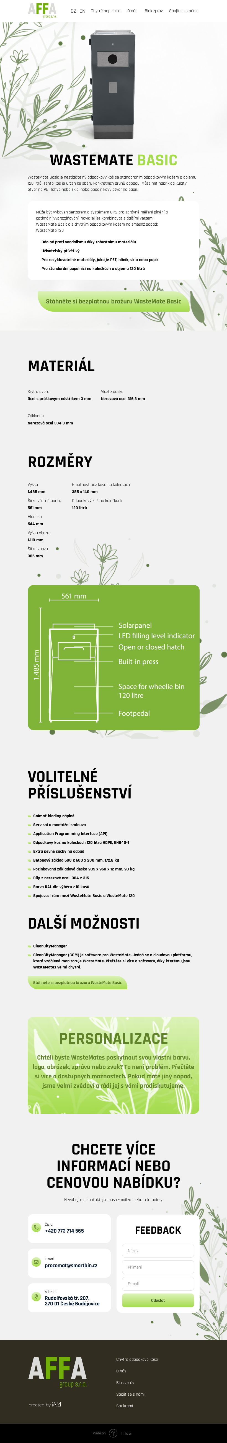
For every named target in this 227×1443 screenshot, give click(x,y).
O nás (132, 11)
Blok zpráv (154, 11)
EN (82, 11)
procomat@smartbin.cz (71, 1265)
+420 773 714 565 (64, 1231)
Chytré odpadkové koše (137, 1359)
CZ (73, 11)
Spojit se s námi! (183, 11)
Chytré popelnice (105, 11)
